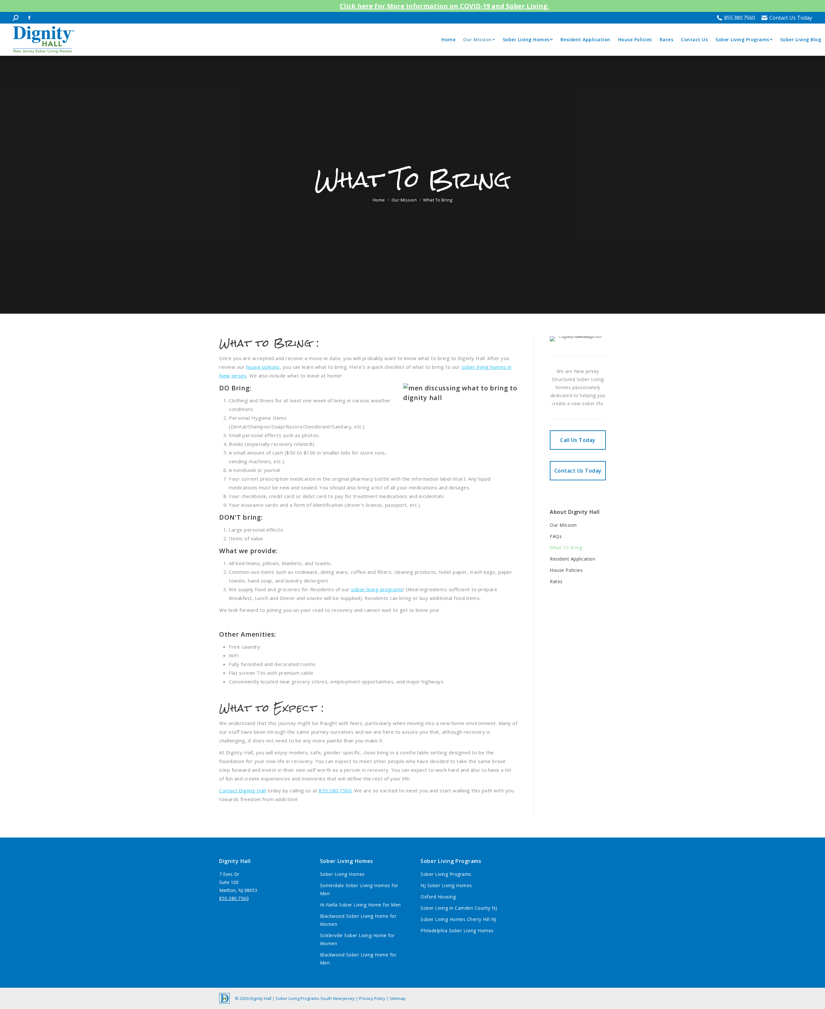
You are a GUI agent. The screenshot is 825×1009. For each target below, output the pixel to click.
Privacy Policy (372, 998)
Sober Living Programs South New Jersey (315, 998)
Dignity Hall (261, 998)
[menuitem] (448, 40)
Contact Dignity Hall (242, 790)
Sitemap (398, 998)
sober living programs (377, 589)
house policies (263, 367)
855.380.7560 (739, 17)
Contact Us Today (790, 17)
